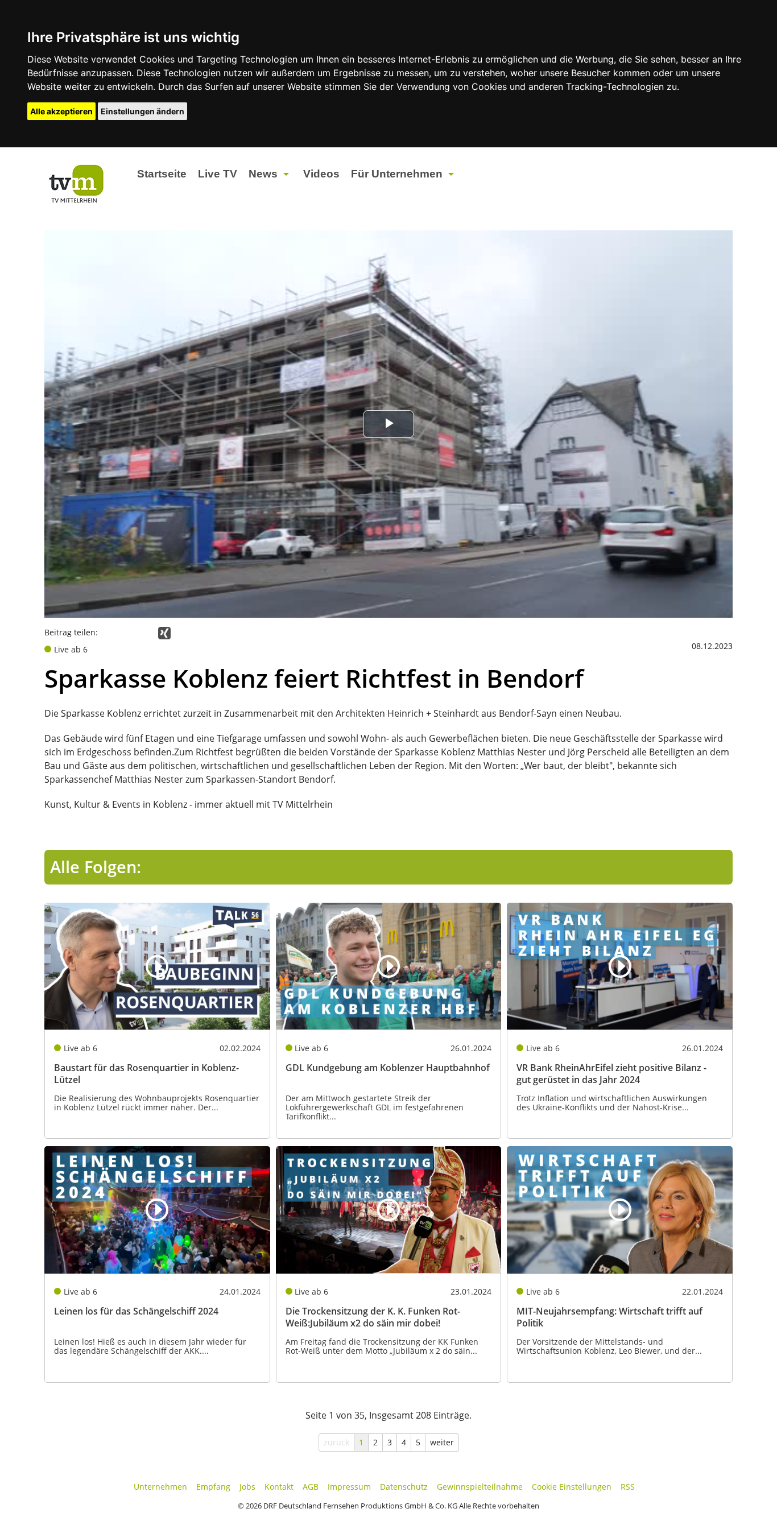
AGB (311, 1486)
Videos (321, 174)
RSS (628, 1486)
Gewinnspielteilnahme (480, 1486)
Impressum (349, 1486)
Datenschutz (404, 1486)
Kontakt (279, 1486)
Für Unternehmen (397, 174)
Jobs (247, 1486)
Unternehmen (160, 1486)
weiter (442, 1442)
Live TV (217, 174)
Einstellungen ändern (142, 111)
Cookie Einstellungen (571, 1486)
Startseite (162, 174)
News (263, 174)
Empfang (213, 1486)
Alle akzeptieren (61, 111)
